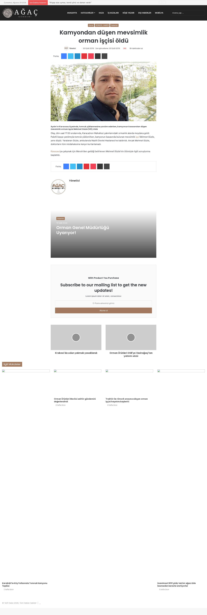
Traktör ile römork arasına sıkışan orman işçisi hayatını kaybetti (127, 400)
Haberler (114, 25)
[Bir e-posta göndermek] (78, 48)
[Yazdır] (104, 56)
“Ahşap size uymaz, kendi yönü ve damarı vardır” (70, 2)
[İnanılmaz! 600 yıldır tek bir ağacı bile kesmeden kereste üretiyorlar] (181, 475)
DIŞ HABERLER (144, 13)
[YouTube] (77, 185)
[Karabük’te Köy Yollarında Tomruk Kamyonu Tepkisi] (26, 475)
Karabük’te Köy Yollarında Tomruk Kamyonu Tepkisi (24, 584)
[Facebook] (64, 56)
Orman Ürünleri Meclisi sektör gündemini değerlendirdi (75, 400)
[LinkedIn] (77, 56)
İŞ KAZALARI (113, 13)
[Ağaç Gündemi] (19, 13)
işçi (137, 136)
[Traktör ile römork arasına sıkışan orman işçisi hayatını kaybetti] (129, 382)
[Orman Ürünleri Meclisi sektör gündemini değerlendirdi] (78, 382)
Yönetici (72, 48)
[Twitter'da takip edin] (77, 48)
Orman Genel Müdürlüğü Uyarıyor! (82, 230)
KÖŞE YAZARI (128, 13)
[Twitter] (71, 56)
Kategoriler (87, 13)
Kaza (101, 13)
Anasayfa (72, 13)
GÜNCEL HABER (102, 25)
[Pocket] (91, 56)
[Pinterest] (84, 56)
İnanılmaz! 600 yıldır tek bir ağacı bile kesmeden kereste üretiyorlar (176, 584)
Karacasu (55, 151)
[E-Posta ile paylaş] (98, 56)
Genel (91, 25)
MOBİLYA (159, 13)
